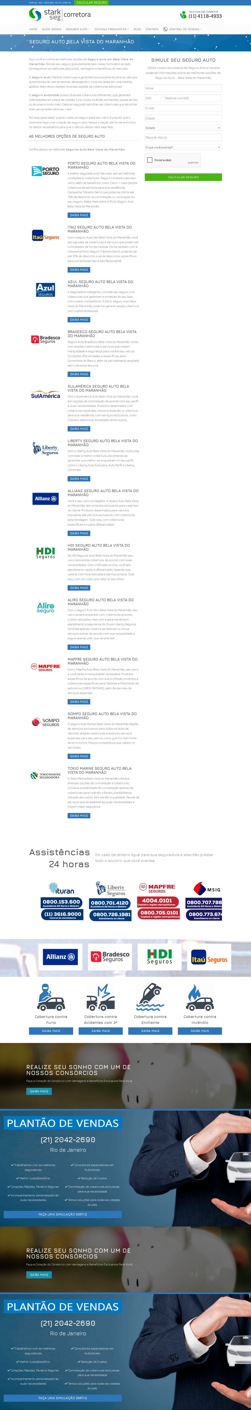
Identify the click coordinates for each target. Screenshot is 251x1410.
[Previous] (37, 904)
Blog (137, 29)
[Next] (213, 904)
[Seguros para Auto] (60, 14)
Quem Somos (51, 29)
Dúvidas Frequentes (110, 29)
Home (33, 29)
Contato (152, 29)
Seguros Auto (76, 29)
